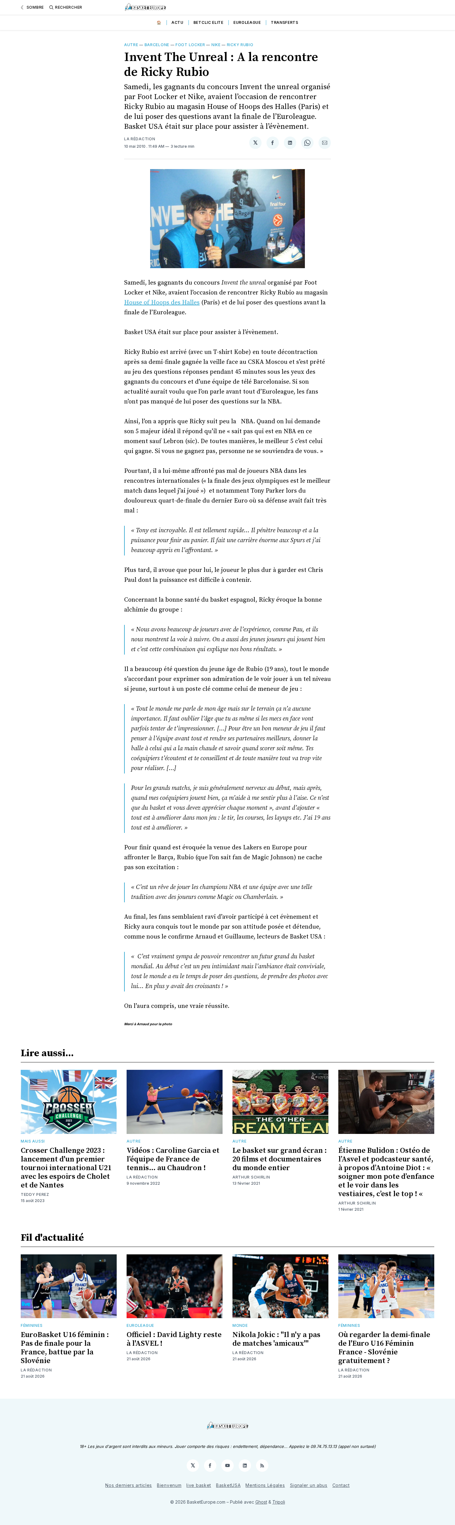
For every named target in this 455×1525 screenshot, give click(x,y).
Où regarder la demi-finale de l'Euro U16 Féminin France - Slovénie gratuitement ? (384, 1348)
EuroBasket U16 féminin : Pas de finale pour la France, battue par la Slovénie (65, 1348)
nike (216, 44)
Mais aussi (33, 1141)
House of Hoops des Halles (162, 303)
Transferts (284, 22)
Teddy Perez (35, 1194)
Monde (240, 1325)
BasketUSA (228, 1485)
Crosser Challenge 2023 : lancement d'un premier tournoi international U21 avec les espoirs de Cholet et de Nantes (66, 1168)
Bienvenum (169, 1485)
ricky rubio (240, 44)
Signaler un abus (308, 1485)
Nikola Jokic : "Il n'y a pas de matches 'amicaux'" (276, 1339)
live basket (198, 1485)
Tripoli (278, 1502)
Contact (341, 1485)
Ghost (261, 1502)
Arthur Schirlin (251, 1177)
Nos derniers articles (128, 1485)
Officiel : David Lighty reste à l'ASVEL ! (174, 1339)
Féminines (31, 1325)
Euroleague (247, 22)
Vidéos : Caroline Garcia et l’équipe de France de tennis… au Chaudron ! (173, 1159)
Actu (177, 22)
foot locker (190, 44)
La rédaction (142, 1177)
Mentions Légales (265, 1485)
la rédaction (139, 139)
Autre (131, 44)
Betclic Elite (208, 22)
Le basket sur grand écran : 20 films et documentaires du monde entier (279, 1159)
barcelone (157, 44)
